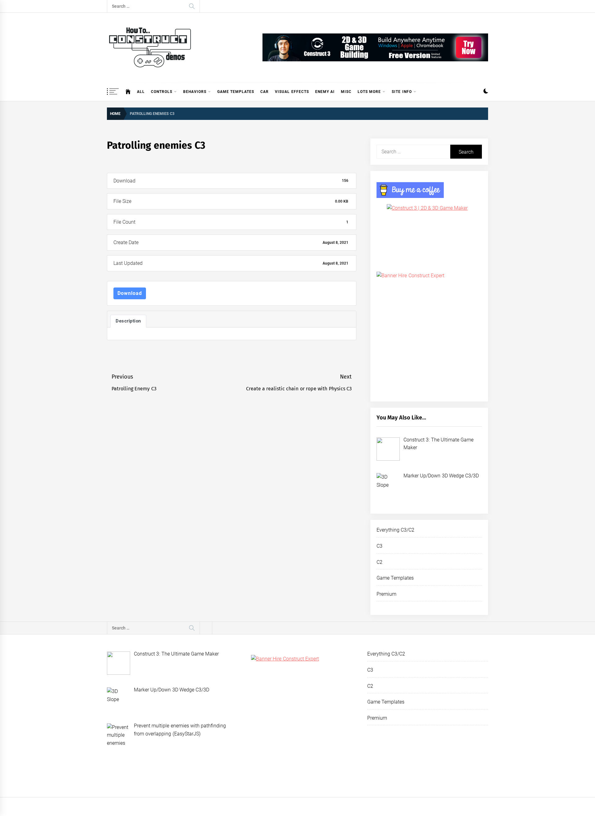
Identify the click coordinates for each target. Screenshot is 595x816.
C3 (379, 546)
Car (264, 92)
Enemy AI (325, 92)
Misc (346, 92)
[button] (485, 92)
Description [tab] (128, 321)
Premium (386, 594)
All (141, 92)
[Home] (128, 91)
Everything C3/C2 (395, 530)
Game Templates (235, 92)
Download (129, 293)
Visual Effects (292, 92)
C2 (379, 562)
